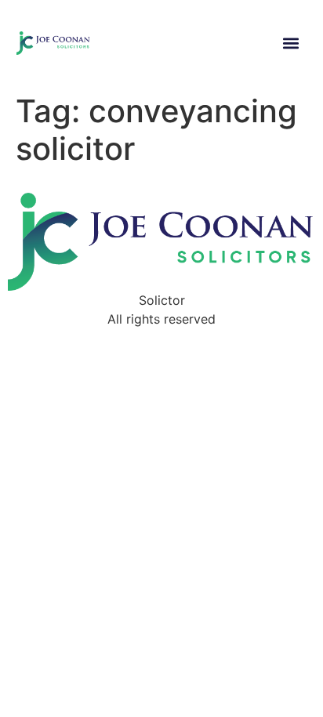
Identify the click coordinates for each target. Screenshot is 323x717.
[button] (290, 43)
